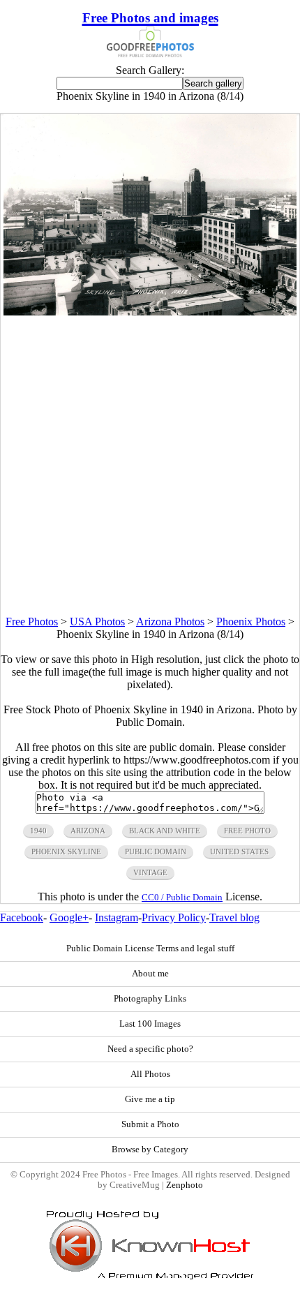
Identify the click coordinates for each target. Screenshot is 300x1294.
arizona (87, 830)
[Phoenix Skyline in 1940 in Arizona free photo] (149, 312)
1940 (38, 830)
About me (150, 974)
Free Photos (32, 621)
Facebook (21, 917)
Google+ (69, 917)
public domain (155, 851)
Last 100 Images (150, 1024)
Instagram (116, 917)
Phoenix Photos (250, 621)
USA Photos (97, 621)
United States (239, 851)
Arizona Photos (170, 621)
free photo (247, 830)
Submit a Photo (150, 1124)
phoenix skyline (66, 851)
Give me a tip (150, 1099)
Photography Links (150, 999)
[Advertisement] (150, 465)
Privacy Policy (174, 917)
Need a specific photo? (150, 1049)
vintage (150, 872)
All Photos (150, 1074)
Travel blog (234, 917)
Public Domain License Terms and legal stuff (150, 948)
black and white (164, 830)
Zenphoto (184, 1185)
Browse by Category (150, 1149)
